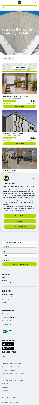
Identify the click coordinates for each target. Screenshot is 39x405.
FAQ (3, 277)
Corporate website (7, 294)
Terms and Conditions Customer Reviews (12, 380)
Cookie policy (5, 383)
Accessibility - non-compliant (9, 397)
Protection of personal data (9, 370)
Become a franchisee (8, 300)
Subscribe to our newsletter (19, 264)
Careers (4, 302)
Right (35, 83)
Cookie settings (6, 387)
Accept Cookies (20, 216)
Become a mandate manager (10, 297)
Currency (5, 251)
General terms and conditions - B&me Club (13, 373)
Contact (4, 280)
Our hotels (7, 58)
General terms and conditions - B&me (11, 377)
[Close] (33, 178)
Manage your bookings (9, 283)
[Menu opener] (4, 2)
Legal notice (5, 390)
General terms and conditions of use (11, 363)
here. (7, 204)
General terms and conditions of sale (11, 367)
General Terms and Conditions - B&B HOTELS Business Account (18, 394)
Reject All (20, 221)
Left (4, 83)
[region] (19, 202)
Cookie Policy (22, 210)
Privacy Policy (13, 210)
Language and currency (9, 239)
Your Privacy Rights (20, 226)
